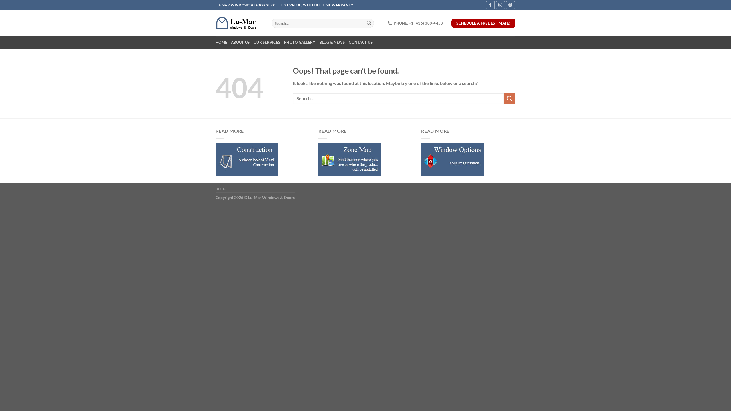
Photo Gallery (299, 42)
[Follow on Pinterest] (510, 5)
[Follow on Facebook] (490, 5)
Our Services (267, 42)
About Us (240, 42)
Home (221, 42)
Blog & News (332, 42)
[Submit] (369, 23)
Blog (221, 189)
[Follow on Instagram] (500, 5)
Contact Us (361, 42)
